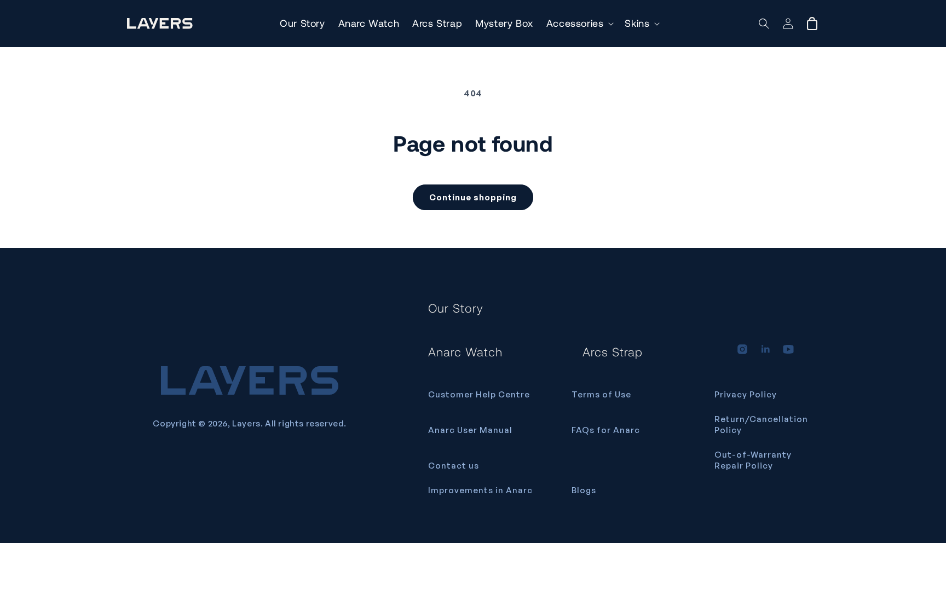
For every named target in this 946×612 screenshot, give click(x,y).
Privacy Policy (745, 394)
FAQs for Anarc (606, 430)
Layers (246, 423)
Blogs (584, 490)
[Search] (764, 23)
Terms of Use (601, 394)
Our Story (455, 308)
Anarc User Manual (470, 430)
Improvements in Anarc (480, 490)
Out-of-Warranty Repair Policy (753, 460)
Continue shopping (473, 197)
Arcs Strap (612, 351)
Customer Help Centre (479, 394)
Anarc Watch (465, 351)
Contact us (453, 465)
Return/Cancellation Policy (761, 424)
